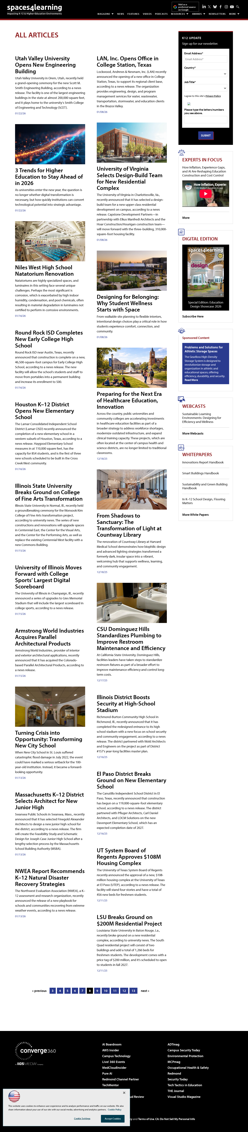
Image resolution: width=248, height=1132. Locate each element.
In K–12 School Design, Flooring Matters (203, 501)
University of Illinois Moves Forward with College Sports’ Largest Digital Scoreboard (48, 577)
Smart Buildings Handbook (200, 473)
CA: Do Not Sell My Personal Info (175, 1119)
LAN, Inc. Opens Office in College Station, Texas (127, 61)
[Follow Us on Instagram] (226, 7)
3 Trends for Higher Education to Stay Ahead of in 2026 (49, 176)
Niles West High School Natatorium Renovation (44, 270)
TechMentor (110, 1085)
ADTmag (173, 1044)
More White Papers (195, 514)
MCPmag (174, 1062)
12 (124, 991)
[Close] (124, 1093)
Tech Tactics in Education (185, 1085)
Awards (197, 13)
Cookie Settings (82, 1118)
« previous (39, 991)
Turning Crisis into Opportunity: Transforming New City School (48, 739)
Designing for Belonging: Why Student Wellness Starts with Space (128, 303)
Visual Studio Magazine (184, 1097)
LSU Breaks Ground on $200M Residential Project (129, 920)
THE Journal (176, 1091)
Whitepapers (197, 454)
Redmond (174, 1073)
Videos (147, 13)
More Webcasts (193, 433)
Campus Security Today (184, 1050)
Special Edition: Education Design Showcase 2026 (205, 304)
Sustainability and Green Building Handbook (204, 486)
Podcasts (161, 13)
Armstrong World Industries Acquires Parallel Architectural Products (49, 637)
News (120, 13)
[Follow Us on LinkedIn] (204, 6)
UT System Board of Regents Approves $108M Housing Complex (129, 856)
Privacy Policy (213, 96)
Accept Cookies (113, 1118)
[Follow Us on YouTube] (232, 7)
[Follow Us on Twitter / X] (209, 6)
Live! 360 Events (113, 1062)
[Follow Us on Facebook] (220, 7)
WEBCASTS (194, 406)
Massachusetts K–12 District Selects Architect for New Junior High (49, 801)
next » (145, 991)
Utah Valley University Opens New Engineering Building (45, 65)
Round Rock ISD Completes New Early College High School (49, 339)
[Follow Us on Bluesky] (215, 7)
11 (115, 991)
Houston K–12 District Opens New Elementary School (44, 411)
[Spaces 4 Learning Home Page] (34, 9)
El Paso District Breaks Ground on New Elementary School (131, 780)
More (232, 13)
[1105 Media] (37, 1084)
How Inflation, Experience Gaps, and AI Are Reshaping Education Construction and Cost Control (204, 171)
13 (133, 991)
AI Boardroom (111, 1044)
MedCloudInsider (114, 1067)
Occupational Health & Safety (188, 1067)
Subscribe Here (193, 316)
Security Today (178, 1079)
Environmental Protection (185, 1056)
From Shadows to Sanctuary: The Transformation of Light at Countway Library (129, 525)
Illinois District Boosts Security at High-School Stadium (126, 703)
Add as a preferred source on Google (187, 7)
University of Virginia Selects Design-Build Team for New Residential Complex (129, 178)
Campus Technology (116, 1056)
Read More (191, 380)
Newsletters (217, 13)
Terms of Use (146, 1119)
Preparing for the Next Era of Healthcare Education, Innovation (129, 400)
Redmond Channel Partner (120, 1079)
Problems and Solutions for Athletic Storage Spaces (204, 349)
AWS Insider (110, 1050)
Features (133, 13)
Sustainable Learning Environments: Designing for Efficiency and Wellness (201, 418)
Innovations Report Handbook (202, 462)
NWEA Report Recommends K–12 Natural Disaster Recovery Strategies (50, 877)
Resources (178, 13)
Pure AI (107, 1073)
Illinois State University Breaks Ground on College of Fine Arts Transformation (49, 492)
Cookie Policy (114, 1109)
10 (105, 991)
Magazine (103, 13)
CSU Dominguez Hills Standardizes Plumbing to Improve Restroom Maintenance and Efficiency (131, 638)
